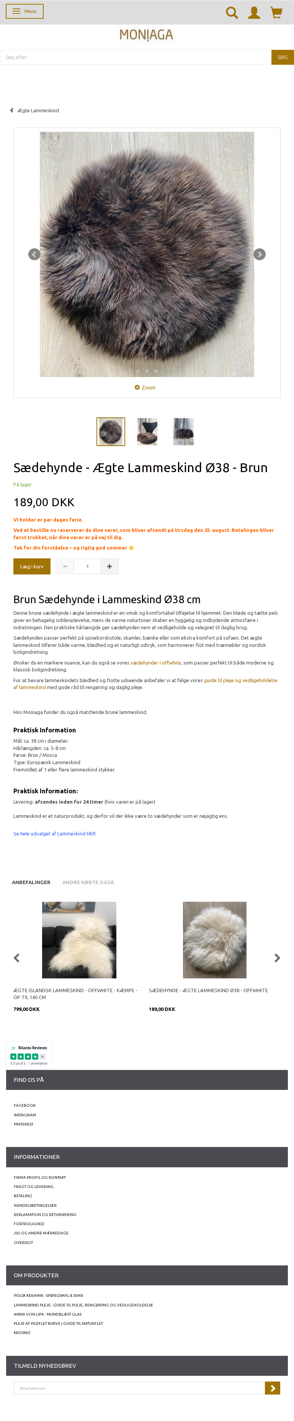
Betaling (23, 1196)
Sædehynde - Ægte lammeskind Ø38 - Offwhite (208, 990)
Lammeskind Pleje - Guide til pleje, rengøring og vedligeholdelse (83, 1305)
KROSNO (22, 1333)
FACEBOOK (25, 1105)
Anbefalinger (31, 882)
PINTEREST (23, 1124)
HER (91, 833)
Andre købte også (88, 882)
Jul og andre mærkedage (41, 1233)
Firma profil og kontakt (40, 1177)
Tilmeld (272, 1388)
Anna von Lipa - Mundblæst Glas (48, 1314)
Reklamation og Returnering (45, 1215)
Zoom (148, 387)
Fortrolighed (29, 1224)
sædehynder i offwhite (156, 662)
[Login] (254, 12)
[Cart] (276, 12)
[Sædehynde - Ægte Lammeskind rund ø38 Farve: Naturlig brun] (147, 254)
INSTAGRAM (25, 1115)
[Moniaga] (147, 33)
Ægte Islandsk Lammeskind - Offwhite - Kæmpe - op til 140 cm (75, 994)
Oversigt (23, 1243)
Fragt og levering (34, 1187)
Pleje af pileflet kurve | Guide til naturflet (58, 1323)
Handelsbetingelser (35, 1205)
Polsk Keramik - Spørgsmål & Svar (48, 1295)
